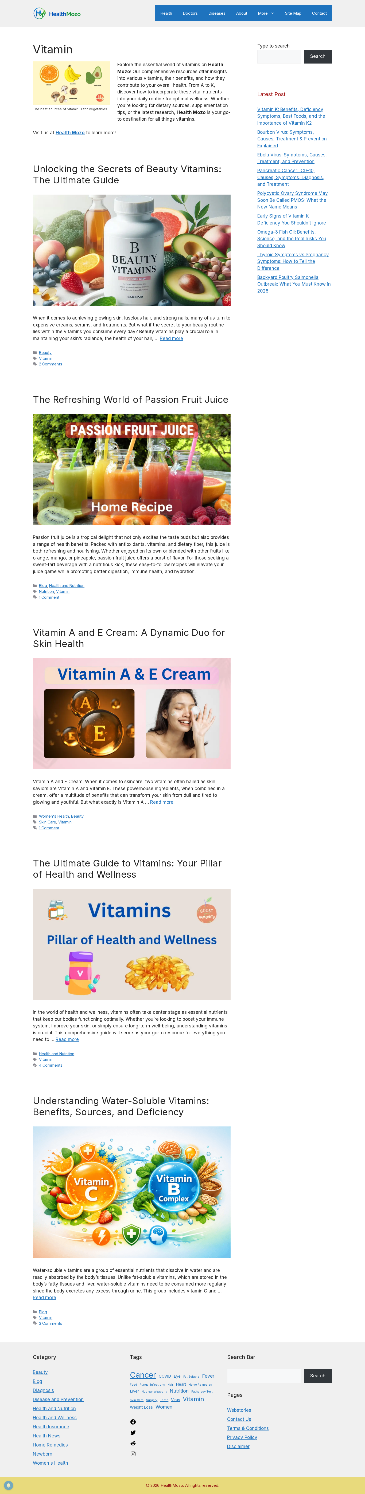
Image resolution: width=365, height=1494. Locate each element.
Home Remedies (50, 1445)
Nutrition (46, 591)
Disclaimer (238, 1446)
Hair (170, 1384)
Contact (319, 13)
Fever (208, 1376)
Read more (171, 338)
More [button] (263, 13)
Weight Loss (141, 1407)
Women (164, 1407)
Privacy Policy (242, 1437)
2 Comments (50, 364)
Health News (46, 1435)
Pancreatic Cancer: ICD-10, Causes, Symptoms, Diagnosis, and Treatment (290, 177)
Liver (134, 1391)
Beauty (45, 352)
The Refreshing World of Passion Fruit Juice (130, 399)
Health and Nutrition (66, 585)
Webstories (239, 1410)
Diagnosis (43, 1390)
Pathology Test (202, 1391)
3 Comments (50, 1323)
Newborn (42, 1454)
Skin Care (47, 822)
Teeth (164, 1400)
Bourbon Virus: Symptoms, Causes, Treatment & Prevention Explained (292, 138)
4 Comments (51, 1065)
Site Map (293, 13)
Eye (177, 1376)
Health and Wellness (55, 1417)
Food (133, 1384)
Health (166, 13)
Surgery (151, 1400)
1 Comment (49, 597)
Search (317, 56)
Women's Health (54, 816)
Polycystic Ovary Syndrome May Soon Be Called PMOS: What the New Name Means (292, 200)
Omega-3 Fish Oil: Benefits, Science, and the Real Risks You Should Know (291, 238)
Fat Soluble (191, 1376)
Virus (175, 1399)
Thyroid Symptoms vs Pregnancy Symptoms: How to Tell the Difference (293, 261)
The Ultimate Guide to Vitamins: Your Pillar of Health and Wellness (127, 868)
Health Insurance (51, 1426)
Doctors (190, 13)
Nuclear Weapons (154, 1391)
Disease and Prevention (58, 1399)
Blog (43, 585)
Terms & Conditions (248, 1428)
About (241, 13)
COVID (165, 1376)
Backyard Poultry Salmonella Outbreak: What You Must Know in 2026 (294, 284)
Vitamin (45, 358)
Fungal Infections (152, 1384)
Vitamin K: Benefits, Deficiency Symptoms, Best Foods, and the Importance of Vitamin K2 (291, 116)
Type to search (273, 46)
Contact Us (239, 1419)
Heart (181, 1384)
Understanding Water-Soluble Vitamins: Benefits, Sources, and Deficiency (121, 1106)
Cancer (143, 1374)
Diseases (217, 13)
